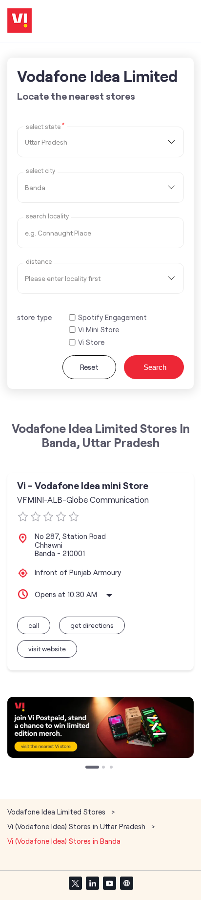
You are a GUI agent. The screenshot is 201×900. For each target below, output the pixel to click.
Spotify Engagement (112, 317)
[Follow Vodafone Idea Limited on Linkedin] (92, 883)
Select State (45, 126)
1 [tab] (87, 768)
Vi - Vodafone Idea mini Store (82, 485)
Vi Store (91, 342)
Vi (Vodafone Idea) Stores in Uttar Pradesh (76, 826)
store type (34, 317)
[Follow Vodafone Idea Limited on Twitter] (75, 883)
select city (40, 170)
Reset (89, 367)
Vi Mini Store (98, 329)
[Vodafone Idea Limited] (19, 21)
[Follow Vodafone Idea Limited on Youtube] (109, 883)
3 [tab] (112, 768)
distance (39, 261)
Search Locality (47, 216)
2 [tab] (104, 768)
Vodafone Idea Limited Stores (57, 811)
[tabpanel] (100, 727)
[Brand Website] (126, 883)
